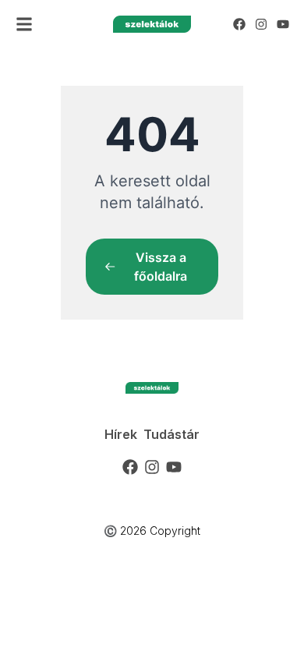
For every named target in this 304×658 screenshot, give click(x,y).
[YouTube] (283, 24)
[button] (24, 25)
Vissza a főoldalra (160, 266)
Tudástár (171, 434)
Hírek (120, 434)
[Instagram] (261, 24)
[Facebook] (239, 24)
